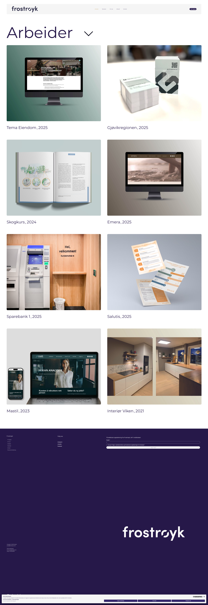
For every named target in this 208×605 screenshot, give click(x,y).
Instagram (60, 442)
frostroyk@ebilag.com (11, 549)
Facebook (60, 446)
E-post (108, 440)
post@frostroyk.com (11, 545)
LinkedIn (60, 444)
